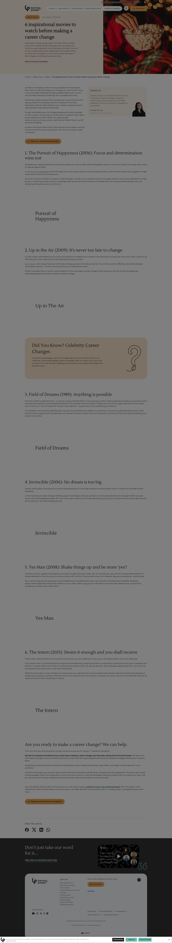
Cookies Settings (118, 939)
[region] (86, 940)
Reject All (131, 939)
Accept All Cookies (144, 939)
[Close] (169, 940)
